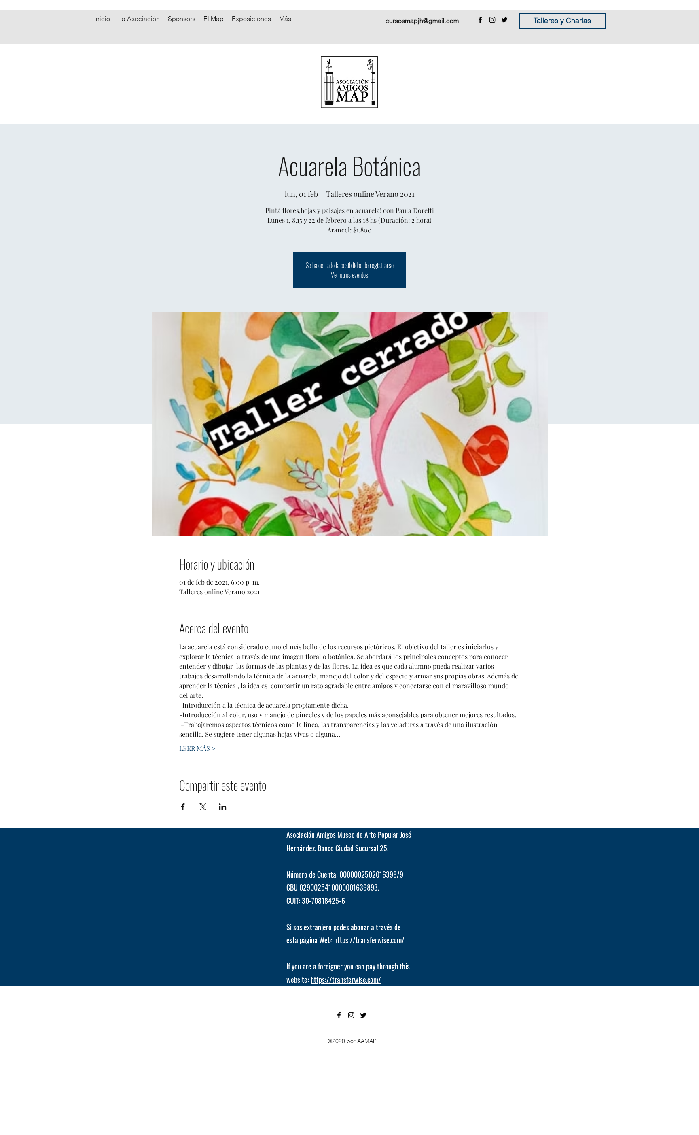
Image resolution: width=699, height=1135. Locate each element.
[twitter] (504, 20)
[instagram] (492, 20)
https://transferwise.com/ (369, 940)
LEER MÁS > (197, 748)
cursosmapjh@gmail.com (422, 21)
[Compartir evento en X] (203, 806)
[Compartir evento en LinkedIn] (223, 806)
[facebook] (480, 20)
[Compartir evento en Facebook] (183, 806)
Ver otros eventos (349, 275)
